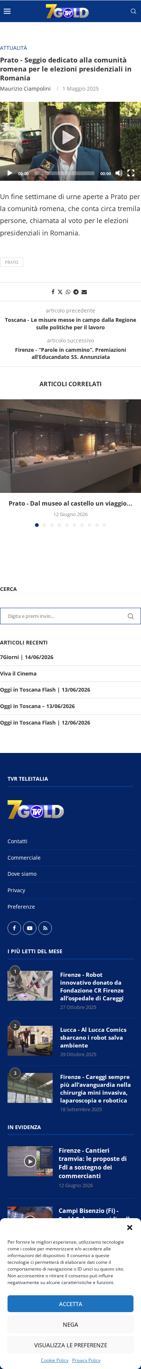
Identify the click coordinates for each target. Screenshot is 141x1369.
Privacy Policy (86, 1360)
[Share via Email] (84, 291)
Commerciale (24, 857)
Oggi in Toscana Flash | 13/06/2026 (45, 689)
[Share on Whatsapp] (68, 291)
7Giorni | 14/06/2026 (26, 657)
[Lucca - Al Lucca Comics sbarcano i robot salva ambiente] (30, 1041)
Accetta (70, 1304)
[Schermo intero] (130, 173)
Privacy (16, 890)
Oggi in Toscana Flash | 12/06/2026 (45, 722)
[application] (70, 141)
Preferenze (21, 906)
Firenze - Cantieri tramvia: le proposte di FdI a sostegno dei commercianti (93, 1163)
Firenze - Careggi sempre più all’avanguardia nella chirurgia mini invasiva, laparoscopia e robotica (95, 1088)
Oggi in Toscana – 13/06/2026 (37, 706)
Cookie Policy (54, 1360)
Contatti (17, 841)
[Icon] (30, 1161)
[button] (129, 1227)
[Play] (71, 141)
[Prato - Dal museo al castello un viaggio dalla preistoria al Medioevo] (70, 446)
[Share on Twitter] (60, 291)
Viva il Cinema (18, 673)
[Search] (133, 11)
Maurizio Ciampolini (25, 88)
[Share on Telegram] (76, 291)
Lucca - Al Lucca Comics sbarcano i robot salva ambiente (93, 1037)
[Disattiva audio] (118, 173)
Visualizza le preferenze (70, 1345)
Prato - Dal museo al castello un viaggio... (70, 503)
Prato (11, 262)
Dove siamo (22, 873)
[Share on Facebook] (53, 291)
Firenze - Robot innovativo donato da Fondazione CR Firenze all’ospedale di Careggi (92, 986)
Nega (70, 1324)
